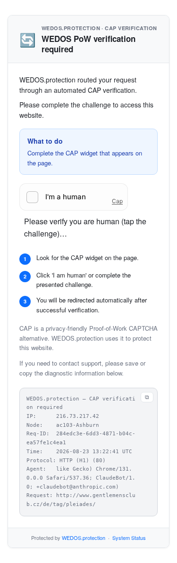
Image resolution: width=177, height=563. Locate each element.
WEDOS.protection (83, 537)
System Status (129, 537)
